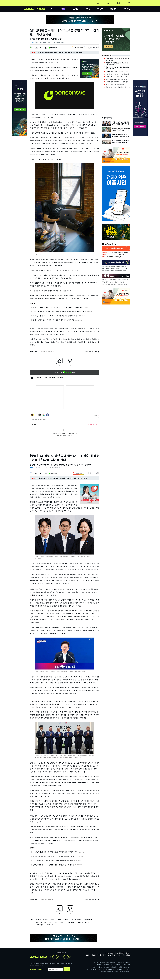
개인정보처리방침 (96, 955)
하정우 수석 (48, 922)
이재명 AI (80, 922)
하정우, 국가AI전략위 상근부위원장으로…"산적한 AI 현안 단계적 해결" (55, 316)
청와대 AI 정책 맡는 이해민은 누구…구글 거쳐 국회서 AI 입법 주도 (53, 320)
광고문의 (113, 953)
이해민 (59, 919)
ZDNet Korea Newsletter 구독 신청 (38, 969)
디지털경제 (33, 42)
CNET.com (33, 965)
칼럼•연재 (113, 9)
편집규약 (88, 955)
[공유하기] (87, 47)
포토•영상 (127, 9)
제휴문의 (128, 953)
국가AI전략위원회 (76, 919)
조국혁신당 (50, 925)
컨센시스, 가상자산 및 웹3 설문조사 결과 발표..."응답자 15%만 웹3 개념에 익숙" (58, 307)
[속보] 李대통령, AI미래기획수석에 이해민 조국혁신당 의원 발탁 (53, 860)
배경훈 (46, 919)
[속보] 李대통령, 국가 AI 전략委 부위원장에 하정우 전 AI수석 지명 (53, 865)
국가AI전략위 (88, 919)
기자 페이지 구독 (53, 48)
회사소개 (107, 953)
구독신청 (67, 969)
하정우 (52, 919)
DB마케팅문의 (120, 953)
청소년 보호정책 (112, 955)
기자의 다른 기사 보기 (91, 352)
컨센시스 (52, 378)
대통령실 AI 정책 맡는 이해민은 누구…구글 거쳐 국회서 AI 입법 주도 (54, 856)
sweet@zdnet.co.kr (47, 899)
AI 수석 (66, 919)
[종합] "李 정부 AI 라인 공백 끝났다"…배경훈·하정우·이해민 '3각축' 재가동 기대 (58, 311)
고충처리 (120, 955)
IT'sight (100, 9)
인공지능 (75, 9)
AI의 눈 (87, 9)
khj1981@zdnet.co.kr (47, 352)
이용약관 (104, 955)
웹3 (46, 378)
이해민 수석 (40, 925)
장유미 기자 (38, 473)
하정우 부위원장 (59, 922)
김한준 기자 (38, 48)
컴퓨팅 (31, 468)
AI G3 (87, 922)
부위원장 (39, 922)
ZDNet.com (39, 965)
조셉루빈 (60, 378)
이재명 (39, 919)
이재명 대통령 (70, 922)
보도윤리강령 (126, 955)
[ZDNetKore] (36, 5)
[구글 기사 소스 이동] (78, 47)
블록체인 (39, 378)
